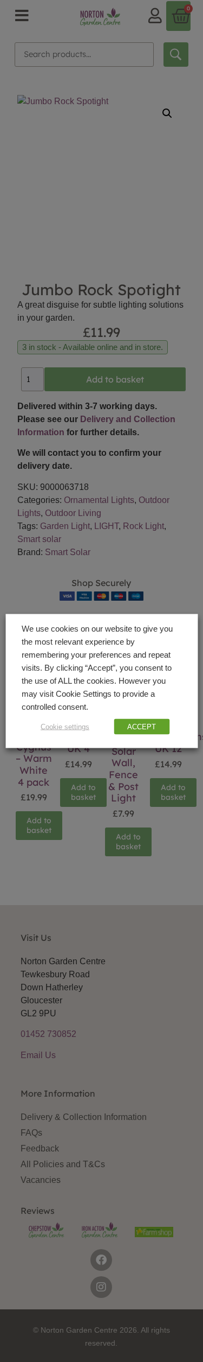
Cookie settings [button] (65, 727)
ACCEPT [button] (141, 727)
